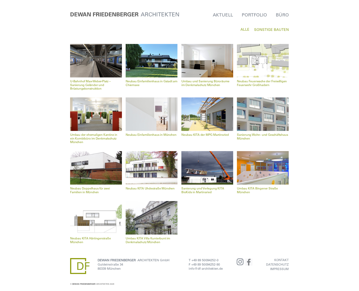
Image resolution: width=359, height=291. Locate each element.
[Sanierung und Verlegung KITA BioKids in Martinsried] (207, 153)
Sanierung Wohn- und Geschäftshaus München (262, 136)
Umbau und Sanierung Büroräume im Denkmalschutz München (205, 83)
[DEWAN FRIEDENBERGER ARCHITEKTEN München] (125, 15)
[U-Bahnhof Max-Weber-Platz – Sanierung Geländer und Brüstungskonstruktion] (96, 46)
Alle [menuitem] (244, 29)
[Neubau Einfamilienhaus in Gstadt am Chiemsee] (152, 46)
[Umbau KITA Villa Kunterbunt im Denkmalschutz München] (152, 203)
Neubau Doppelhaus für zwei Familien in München (90, 190)
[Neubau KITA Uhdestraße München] (152, 153)
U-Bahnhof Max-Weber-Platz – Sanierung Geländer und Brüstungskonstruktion (90, 84)
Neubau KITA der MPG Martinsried (205, 135)
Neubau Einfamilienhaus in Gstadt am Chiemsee (151, 83)
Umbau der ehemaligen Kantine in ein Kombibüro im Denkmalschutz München (93, 138)
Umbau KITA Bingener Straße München (257, 190)
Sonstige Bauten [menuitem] (271, 29)
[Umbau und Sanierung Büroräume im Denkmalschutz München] (207, 46)
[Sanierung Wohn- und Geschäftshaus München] (263, 99)
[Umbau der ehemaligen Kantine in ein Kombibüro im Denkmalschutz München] (96, 99)
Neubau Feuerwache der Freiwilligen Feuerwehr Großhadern (262, 83)
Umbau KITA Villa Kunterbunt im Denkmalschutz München (148, 240)
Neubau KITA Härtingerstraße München (90, 240)
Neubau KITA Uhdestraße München (150, 188)
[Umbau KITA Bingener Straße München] (263, 153)
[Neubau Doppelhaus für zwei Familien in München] (96, 153)
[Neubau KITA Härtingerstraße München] (96, 203)
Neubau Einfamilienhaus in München (151, 135)
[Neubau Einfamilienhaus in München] (152, 99)
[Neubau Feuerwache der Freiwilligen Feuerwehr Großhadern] (263, 46)
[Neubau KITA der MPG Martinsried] (207, 99)
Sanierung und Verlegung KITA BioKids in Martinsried (202, 190)
